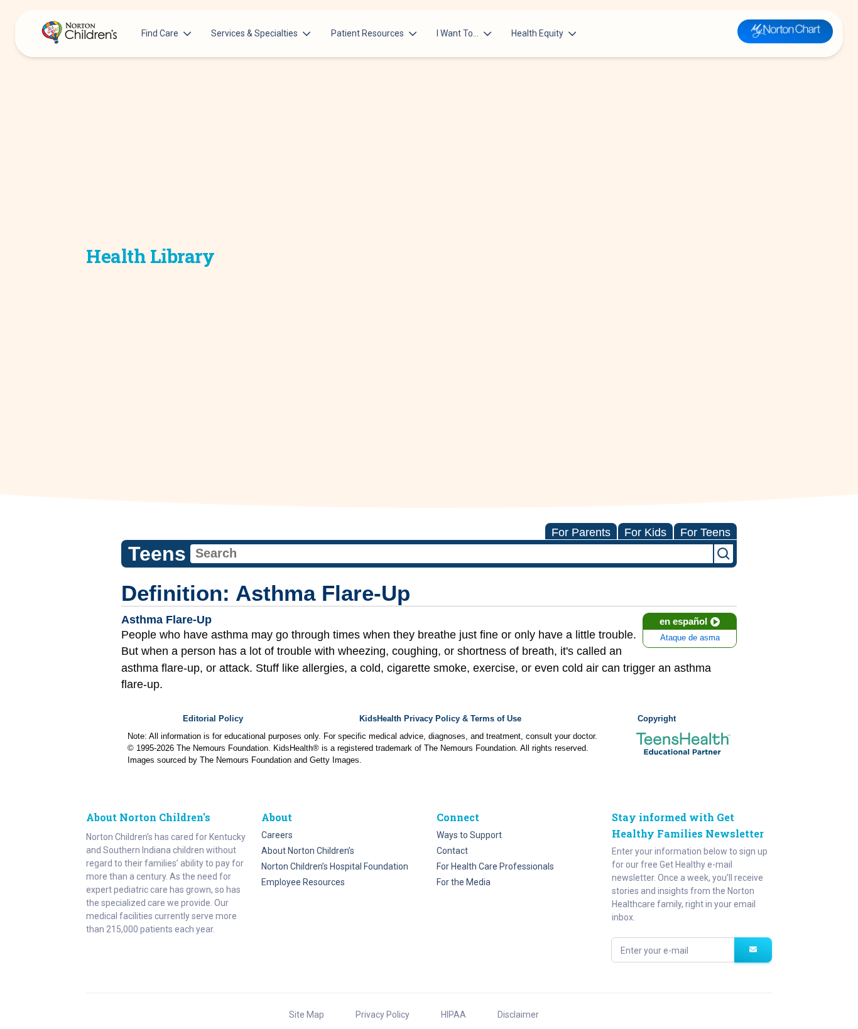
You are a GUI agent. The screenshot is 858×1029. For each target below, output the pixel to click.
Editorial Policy (213, 718)
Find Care (159, 33)
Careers (277, 835)
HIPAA (453, 1015)
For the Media (464, 882)
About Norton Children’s (307, 851)
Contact (452, 851)
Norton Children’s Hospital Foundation (334, 866)
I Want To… (458, 33)
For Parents (581, 532)
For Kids (645, 532)
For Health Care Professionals (495, 866)
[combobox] (451, 553)
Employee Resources (303, 882)
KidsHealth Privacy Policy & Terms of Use (440, 718)
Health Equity (537, 33)
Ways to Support (469, 835)
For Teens (705, 532)
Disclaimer (518, 1015)
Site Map (306, 1015)
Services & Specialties (254, 33)
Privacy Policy (383, 1015)
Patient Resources (367, 33)
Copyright (657, 718)
